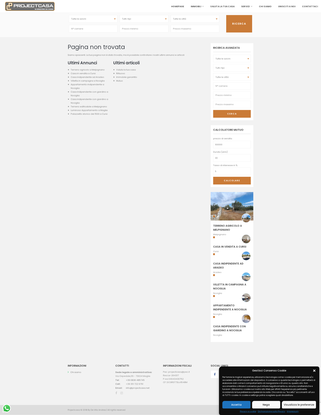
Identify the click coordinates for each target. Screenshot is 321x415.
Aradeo (217, 272)
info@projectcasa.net (137, 388)
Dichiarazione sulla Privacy (271, 411)
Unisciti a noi (287, 6)
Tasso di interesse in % (225, 165)
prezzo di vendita (222, 138)
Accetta (236, 404)
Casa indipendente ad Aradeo (87, 77)
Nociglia (217, 293)
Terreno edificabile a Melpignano (89, 106)
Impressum (293, 411)
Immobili (196, 6)
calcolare (232, 180)
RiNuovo (120, 73)
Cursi (216, 251)
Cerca (232, 113)
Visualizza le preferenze (299, 404)
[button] (314, 370)
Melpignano (219, 234)
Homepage (177, 6)
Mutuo (119, 80)
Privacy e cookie (248, 411)
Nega (266, 404)
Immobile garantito (126, 77)
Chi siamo (265, 6)
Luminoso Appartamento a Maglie (89, 110)
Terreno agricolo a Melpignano (88, 69)
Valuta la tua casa (222, 6)
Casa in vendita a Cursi (83, 73)
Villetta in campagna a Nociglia (88, 80)
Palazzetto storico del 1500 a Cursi (89, 114)
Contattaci (310, 6)
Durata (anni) (220, 152)
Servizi (245, 6)
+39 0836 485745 (135, 380)
